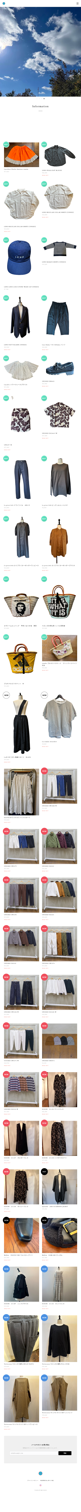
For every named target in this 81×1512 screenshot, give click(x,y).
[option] (40, 37)
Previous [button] (3, 37)
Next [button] (78, 37)
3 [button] (41, 69)
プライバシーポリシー (32, 1451)
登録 (65, 1424)
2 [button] (39, 69)
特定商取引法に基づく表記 (47, 1451)
